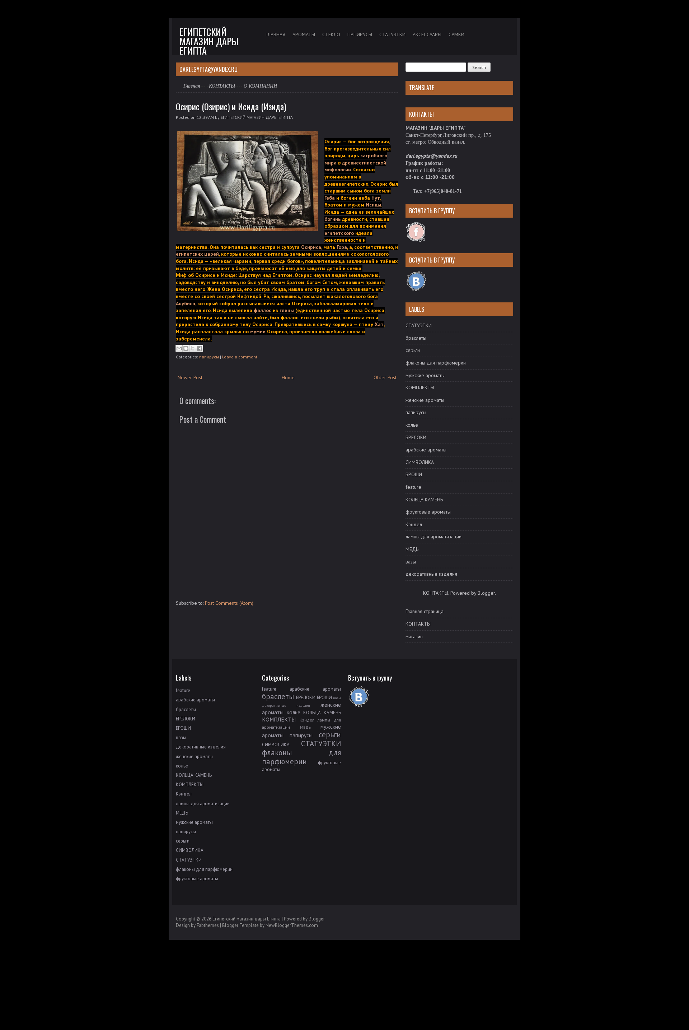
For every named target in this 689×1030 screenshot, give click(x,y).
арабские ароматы (426, 449)
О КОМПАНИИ (260, 86)
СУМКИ (456, 34)
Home (288, 377)
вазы (411, 561)
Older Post (385, 377)
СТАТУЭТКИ (392, 34)
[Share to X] (192, 348)
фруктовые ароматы (428, 512)
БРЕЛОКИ (416, 437)
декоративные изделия (431, 574)
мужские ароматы (425, 375)
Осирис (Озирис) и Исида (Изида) (231, 106)
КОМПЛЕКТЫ (420, 387)
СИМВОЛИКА (420, 462)
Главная (191, 85)
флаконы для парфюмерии (436, 362)
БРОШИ (414, 474)
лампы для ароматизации (433, 536)
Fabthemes (208, 925)
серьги (413, 350)
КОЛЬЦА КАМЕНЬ (424, 499)
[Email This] (179, 348)
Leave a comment (239, 356)
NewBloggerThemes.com (292, 925)
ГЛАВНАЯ (275, 34)
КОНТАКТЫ (222, 85)
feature (413, 487)
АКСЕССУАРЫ (427, 34)
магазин (414, 636)
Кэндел (414, 524)
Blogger (486, 593)
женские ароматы (425, 400)
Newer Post (190, 377)
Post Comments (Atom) (229, 603)
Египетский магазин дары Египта (208, 41)
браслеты (416, 338)
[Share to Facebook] (199, 348)
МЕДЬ (412, 549)
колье (412, 425)
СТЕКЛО (331, 34)
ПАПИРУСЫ (359, 34)
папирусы (209, 356)
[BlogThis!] (185, 348)
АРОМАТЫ (303, 34)
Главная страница (425, 611)
